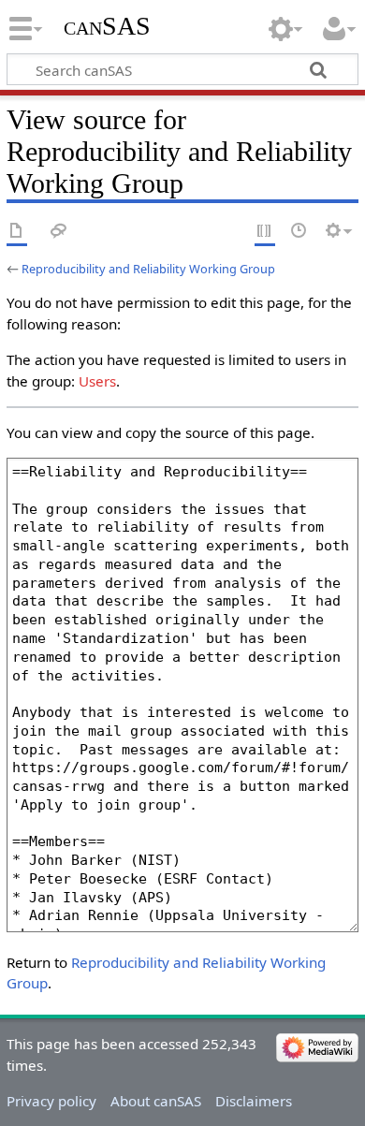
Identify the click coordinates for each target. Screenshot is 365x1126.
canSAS (107, 25)
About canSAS (155, 1100)
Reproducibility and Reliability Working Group (148, 268)
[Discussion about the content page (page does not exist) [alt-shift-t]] (59, 231)
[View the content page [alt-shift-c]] (17, 231)
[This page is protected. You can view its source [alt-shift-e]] (265, 231)
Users (97, 381)
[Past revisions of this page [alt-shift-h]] (299, 231)
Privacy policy (51, 1100)
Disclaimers (253, 1100)
